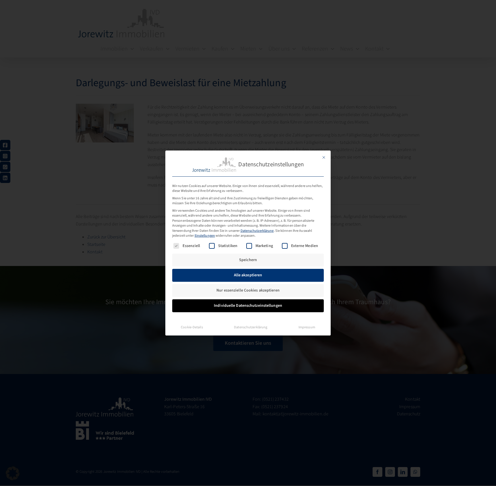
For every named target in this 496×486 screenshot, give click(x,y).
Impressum (307, 327)
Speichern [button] (248, 260)
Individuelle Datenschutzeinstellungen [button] (248, 305)
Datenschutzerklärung (257, 230)
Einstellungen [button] (205, 235)
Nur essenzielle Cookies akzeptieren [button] (248, 290)
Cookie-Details (192, 327)
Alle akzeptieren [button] (248, 275)
